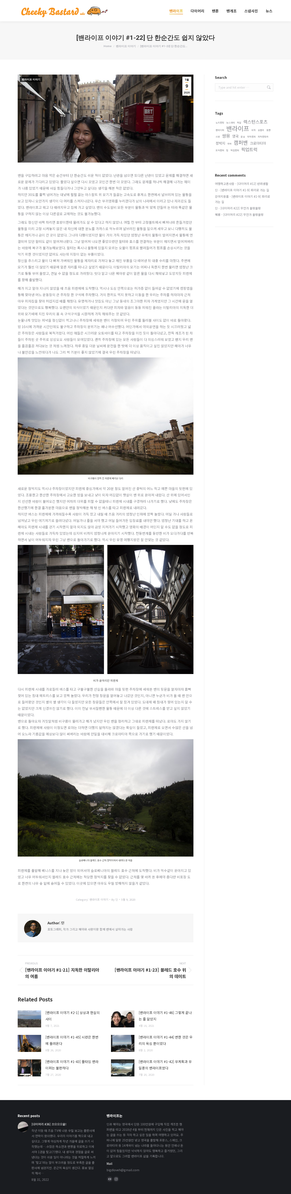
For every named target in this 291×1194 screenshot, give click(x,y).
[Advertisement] (244, 300)
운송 (243, 136)
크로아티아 (258, 143)
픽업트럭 (249, 149)
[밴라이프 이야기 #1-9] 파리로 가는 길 (244, 190)
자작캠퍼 (251, 136)
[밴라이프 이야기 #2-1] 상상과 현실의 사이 (72, 1015)
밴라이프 (237, 128)
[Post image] (29, 1018)
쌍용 (226, 135)
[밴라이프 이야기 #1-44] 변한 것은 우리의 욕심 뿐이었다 (166, 1040)
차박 (229, 143)
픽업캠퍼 (234, 150)
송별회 (261, 130)
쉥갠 (268, 130)
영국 (235, 136)
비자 (253, 130)
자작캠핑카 (263, 136)
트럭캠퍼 (220, 150)
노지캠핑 (220, 122)
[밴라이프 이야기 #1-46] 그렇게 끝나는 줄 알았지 (165, 1015)
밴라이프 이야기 (31, 79)
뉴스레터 (230, 122)
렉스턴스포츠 (255, 121)
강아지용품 (222, 196)
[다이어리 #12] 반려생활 (252, 183)
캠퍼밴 (241, 142)
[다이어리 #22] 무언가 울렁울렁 (240, 208)
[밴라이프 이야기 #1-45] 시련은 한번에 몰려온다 (71, 1040)
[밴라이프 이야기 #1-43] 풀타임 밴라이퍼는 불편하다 (71, 1064)
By (114, 899)
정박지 (220, 143)
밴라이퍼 (220, 130)
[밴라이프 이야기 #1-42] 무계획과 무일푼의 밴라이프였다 (165, 1064)
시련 (218, 136)
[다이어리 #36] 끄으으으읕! (49, 1124)
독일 (239, 122)
